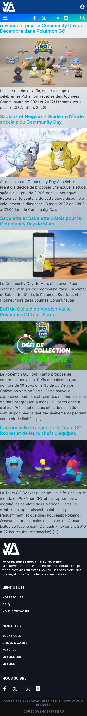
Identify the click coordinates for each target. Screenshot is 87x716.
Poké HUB (9, 650)
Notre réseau (53, 711)
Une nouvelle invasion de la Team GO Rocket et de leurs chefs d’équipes (41, 430)
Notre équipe (12, 597)
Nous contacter (16, 611)
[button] (82, 18)
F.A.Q (6, 604)
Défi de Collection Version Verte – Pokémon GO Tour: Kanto (37, 311)
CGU (26, 711)
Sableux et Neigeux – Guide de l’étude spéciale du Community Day (42, 119)
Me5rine (8, 664)
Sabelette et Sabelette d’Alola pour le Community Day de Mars (40, 221)
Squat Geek (11, 636)
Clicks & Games (14, 643)
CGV (35, 711)
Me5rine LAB (11, 657)
